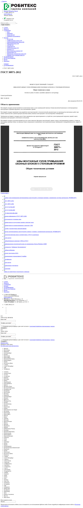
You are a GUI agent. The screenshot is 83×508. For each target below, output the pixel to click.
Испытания (7, 268)
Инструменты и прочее (14, 51)
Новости (6, 29)
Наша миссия (11, 35)
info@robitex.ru (8, 14)
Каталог (6, 37)
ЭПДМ (10, 45)
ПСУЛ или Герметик (9, 58)
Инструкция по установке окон (12, 219)
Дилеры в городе (13, 11)
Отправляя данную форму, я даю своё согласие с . (28, 326)
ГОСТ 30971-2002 (9, 204)
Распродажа (11, 52)
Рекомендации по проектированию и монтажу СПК (18, 225)
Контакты (6, 61)
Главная (6, 64)
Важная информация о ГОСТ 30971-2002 (15, 216)
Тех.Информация (8, 56)
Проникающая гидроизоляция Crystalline (15, 256)
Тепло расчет (7, 262)
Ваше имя (4, 319)
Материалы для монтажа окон (16, 53)
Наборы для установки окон (15, 55)
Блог (8, 32)
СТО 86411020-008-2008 (10, 213)
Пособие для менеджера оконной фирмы (15, 228)
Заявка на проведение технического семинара (16, 271)
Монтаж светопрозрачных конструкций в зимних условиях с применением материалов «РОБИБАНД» (32, 231)
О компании (7, 30)
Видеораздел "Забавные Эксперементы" (15, 247)
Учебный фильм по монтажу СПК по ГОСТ (16, 241)
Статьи (6, 27)
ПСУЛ (10, 39)
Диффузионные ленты (14, 40)
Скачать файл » (5, 193)
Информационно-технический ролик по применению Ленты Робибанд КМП (25, 244)
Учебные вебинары (9, 250)
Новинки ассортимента (13, 36)
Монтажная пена (13, 43)
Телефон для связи (6, 323)
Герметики (11, 46)
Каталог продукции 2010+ (11, 253)
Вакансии (10, 33)
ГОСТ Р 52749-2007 (9, 207)
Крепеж (10, 49)
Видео (5, 59)
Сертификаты (8, 259)
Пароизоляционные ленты (15, 42)
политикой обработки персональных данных (42, 326)
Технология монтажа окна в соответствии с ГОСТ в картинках (21, 234)
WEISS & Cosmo (13, 48)
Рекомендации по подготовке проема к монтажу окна (19, 222)
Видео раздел (7, 237)
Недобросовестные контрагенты (10, 346)
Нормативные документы (11, 265)
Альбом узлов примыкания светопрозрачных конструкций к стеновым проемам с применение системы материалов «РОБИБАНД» (40, 197)
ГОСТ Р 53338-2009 (9, 210)
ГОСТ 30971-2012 (9, 201)
